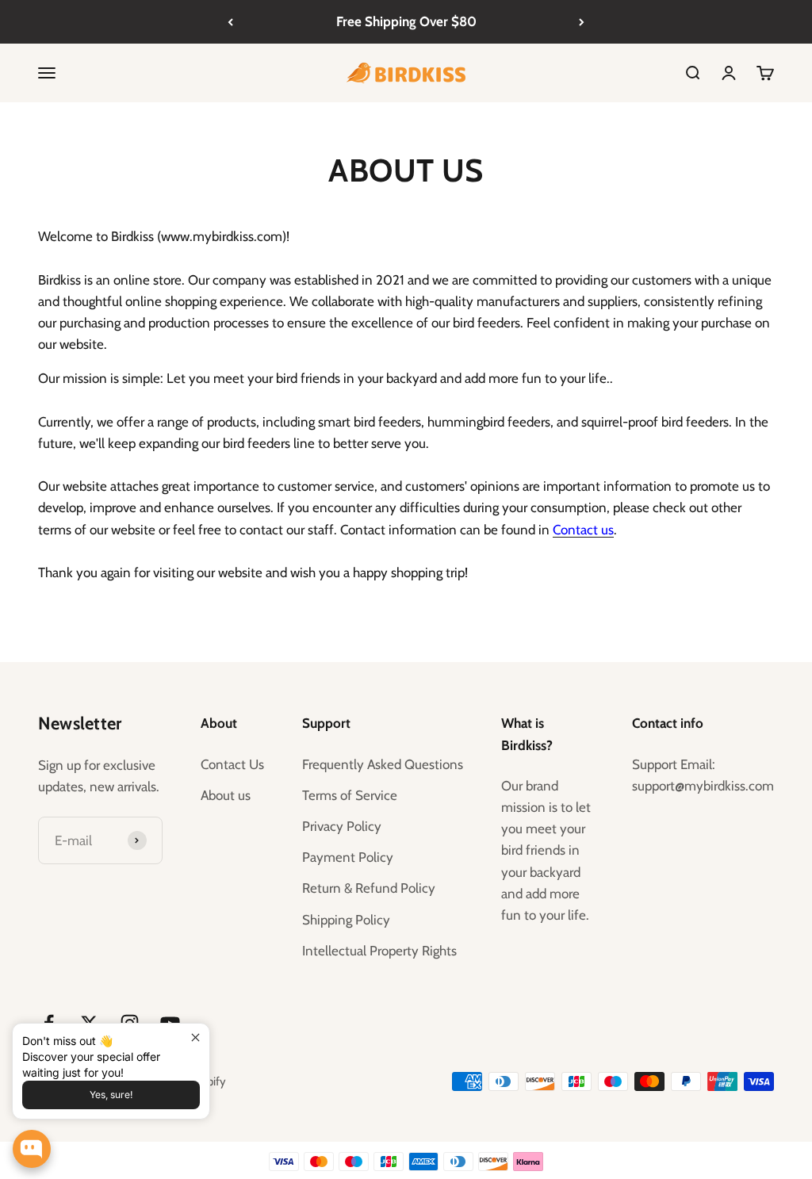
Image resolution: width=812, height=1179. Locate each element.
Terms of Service (349, 795)
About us (226, 795)
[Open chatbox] (32, 1149)
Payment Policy (347, 857)
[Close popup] (195, 1037)
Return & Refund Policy (368, 888)
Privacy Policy (341, 826)
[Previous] (230, 22)
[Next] (581, 22)
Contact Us (232, 764)
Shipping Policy (346, 920)
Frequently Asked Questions (382, 764)
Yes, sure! (111, 1095)
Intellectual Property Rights (379, 951)
